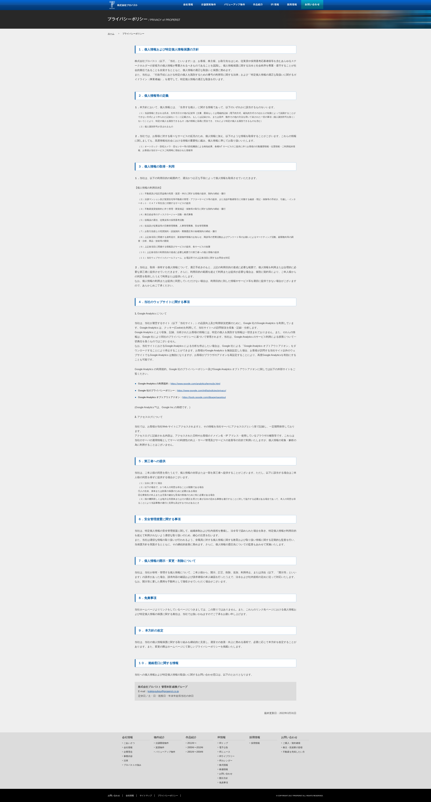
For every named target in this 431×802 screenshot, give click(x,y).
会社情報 (128, 747)
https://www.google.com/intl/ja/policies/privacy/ (201, 390)
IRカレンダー (225, 760)
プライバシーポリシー (168, 795)
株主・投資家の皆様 (293, 747)
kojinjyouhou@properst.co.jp (163, 691)
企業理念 (128, 752)
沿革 (126, 760)
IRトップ (223, 743)
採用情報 (255, 743)
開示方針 (223, 778)
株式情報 (223, 765)
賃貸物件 (160, 747)
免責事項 (223, 782)
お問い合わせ (225, 773)
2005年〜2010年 (195, 747)
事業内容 (128, 756)
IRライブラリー (227, 756)
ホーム (111, 33)
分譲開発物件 (162, 743)
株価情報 (223, 769)
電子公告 (223, 747)
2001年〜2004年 (195, 752)
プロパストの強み (132, 765)
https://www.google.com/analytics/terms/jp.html (195, 383)
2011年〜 (191, 743)
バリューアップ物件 (165, 752)
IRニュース (224, 752)
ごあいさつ (129, 743)
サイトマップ (146, 795)
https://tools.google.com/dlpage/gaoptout (204, 397)
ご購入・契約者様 (291, 743)
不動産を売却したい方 (294, 752)
